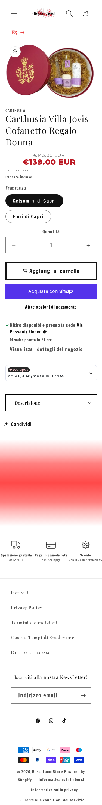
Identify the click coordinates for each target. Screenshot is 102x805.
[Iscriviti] (83, 695)
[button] (14, 13)
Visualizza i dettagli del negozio (46, 349)
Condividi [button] (21, 424)
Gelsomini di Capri (34, 200)
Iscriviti (20, 592)
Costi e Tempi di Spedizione (42, 637)
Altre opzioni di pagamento (51, 307)
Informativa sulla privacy (54, 790)
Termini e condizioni (34, 622)
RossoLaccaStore (47, 771)
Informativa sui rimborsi (61, 779)
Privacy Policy (26, 607)
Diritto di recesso (31, 652)
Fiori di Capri (28, 216)
